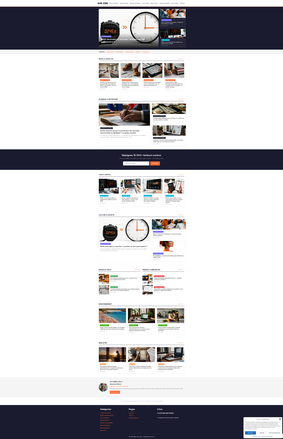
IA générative (110, 51)
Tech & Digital (145, 3)
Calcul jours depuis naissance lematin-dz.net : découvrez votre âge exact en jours (140, 368)
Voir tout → (181, 58)
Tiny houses (145, 51)
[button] (280, 419)
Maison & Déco (154, 3)
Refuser (262, 433)
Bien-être (182, 3)
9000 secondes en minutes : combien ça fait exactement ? (123, 40)
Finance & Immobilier (165, 3)
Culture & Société (124, 3)
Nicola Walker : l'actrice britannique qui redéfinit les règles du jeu (168, 256)
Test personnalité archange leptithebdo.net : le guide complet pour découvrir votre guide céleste (111, 368)
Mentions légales (134, 418)
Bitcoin (138, 51)
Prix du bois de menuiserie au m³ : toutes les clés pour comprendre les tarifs (123, 278)
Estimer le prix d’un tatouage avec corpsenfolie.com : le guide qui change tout (152, 84)
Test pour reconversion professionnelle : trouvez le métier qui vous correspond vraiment (168, 140)
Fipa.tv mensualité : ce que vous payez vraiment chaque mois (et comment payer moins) (173, 200)
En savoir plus (115, 392)
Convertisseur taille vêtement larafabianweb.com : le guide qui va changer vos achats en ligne (174, 85)
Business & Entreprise (135, 3)
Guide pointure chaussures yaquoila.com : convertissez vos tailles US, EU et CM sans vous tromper (130, 85)
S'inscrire (155, 163)
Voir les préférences (274, 433)
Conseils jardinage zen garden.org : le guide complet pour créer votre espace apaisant (124, 289)
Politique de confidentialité (267, 436)
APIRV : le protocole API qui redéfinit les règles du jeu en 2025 (171, 43)
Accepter (250, 433)
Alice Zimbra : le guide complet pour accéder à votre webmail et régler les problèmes (168, 289)
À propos (131, 413)
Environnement (174, 3)
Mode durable (119, 51)
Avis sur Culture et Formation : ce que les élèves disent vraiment (172, 23)
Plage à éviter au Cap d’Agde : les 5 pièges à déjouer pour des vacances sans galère (112, 328)
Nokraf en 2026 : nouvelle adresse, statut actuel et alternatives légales (151, 199)
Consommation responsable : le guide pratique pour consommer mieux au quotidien (169, 329)
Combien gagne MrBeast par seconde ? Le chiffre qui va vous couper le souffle (168, 119)
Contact (131, 415)
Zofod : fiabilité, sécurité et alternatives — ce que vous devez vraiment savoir (130, 199)
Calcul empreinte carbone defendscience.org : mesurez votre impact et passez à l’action (139, 329)
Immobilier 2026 (129, 51)
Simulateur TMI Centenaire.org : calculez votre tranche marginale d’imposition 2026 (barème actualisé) (170, 368)
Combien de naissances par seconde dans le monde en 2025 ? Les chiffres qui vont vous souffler (108, 85)
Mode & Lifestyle (114, 3)
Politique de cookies (256, 436)
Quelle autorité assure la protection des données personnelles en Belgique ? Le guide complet (119, 132)
